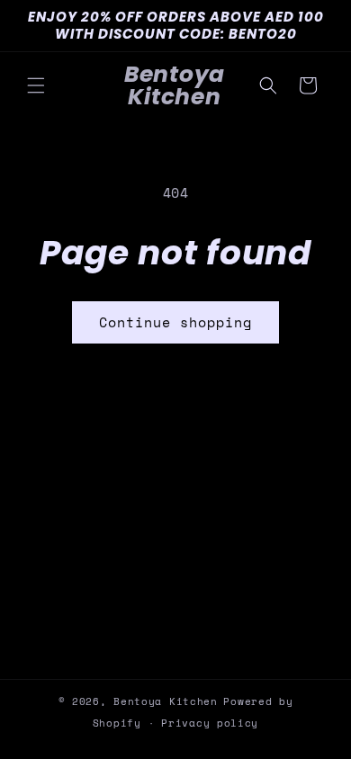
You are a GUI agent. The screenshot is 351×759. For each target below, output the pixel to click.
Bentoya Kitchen (165, 701)
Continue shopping (175, 322)
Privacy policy (209, 723)
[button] (36, 85)
